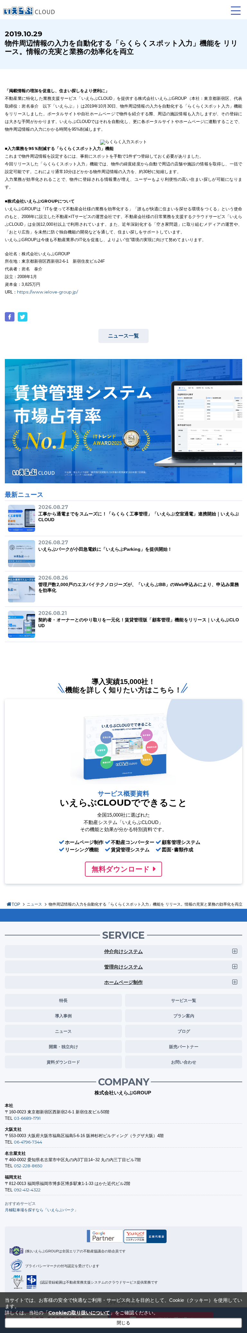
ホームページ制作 (123, 982)
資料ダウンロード (63, 1062)
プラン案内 (183, 1015)
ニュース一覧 (123, 336)
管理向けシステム (123, 967)
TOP (16, 904)
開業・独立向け (63, 1046)
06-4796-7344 (28, 1141)
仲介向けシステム (123, 951)
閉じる (123, 1322)
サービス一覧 (183, 1000)
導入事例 (63, 1015)
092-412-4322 (27, 1189)
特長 (63, 1000)
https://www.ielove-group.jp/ (47, 291)
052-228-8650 (28, 1165)
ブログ (184, 1031)
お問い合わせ (183, 1062)
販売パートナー (183, 1046)
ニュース (34, 904)
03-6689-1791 (27, 1118)
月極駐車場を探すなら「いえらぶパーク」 (41, 1209)
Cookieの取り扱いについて (79, 1313)
